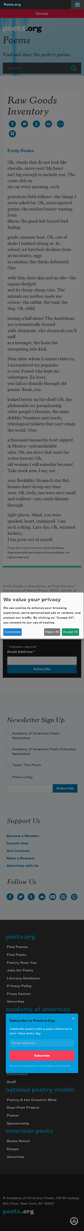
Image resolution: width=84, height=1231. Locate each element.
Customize (13, 632)
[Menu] (77, 4)
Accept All (70, 632)
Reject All (52, 632)
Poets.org (12, 5)
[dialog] (42, 615)
